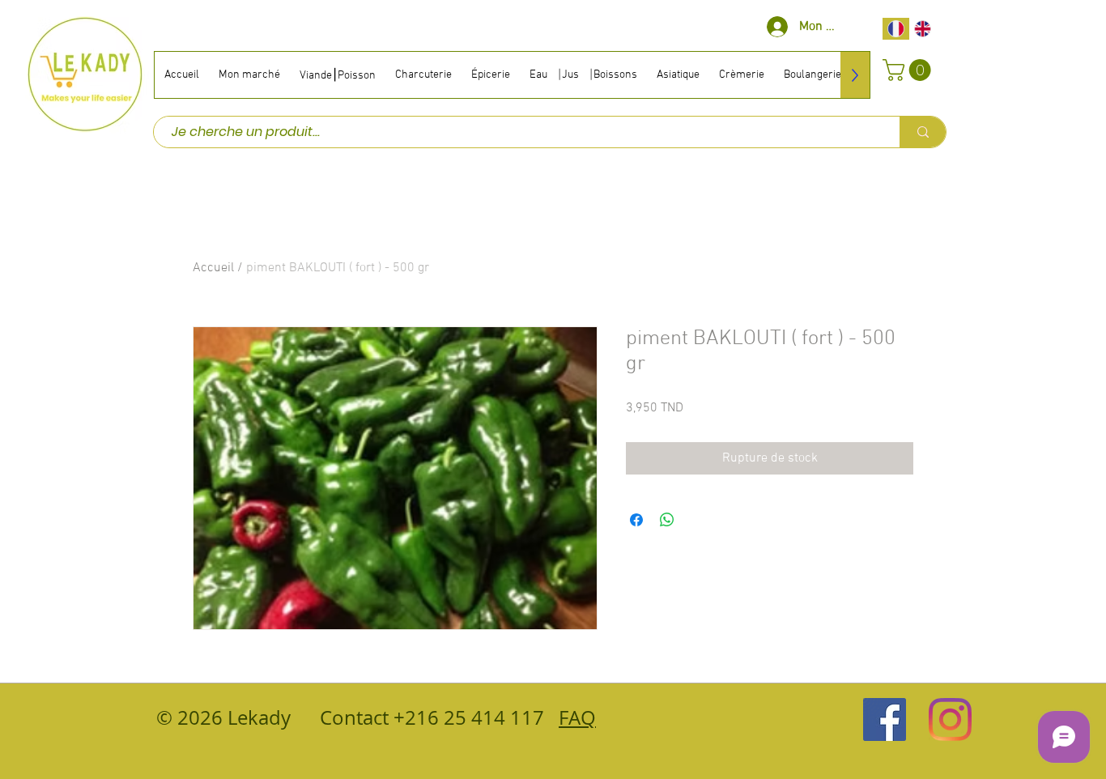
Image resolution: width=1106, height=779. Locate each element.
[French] (896, 29)
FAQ (577, 717)
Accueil (213, 268)
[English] (923, 29)
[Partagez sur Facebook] (636, 520)
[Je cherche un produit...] (923, 132)
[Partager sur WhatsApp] (667, 520)
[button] (909, 70)
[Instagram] (950, 719)
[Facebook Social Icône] (884, 719)
